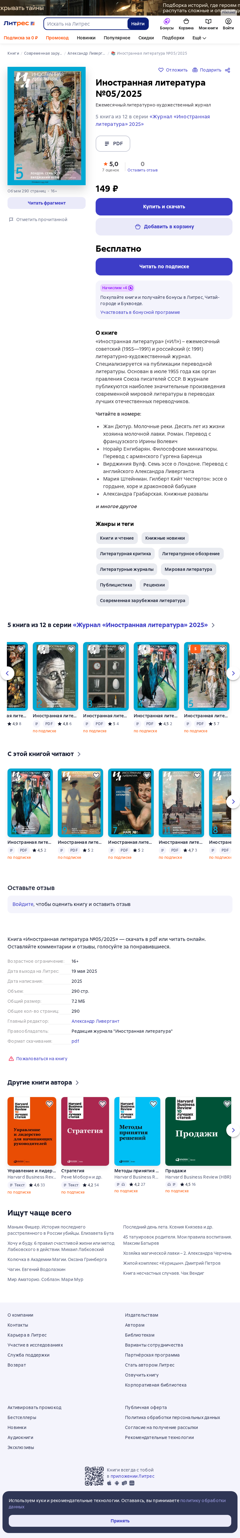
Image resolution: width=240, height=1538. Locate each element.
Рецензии (154, 585)
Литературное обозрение (191, 553)
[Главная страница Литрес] (19, 24)
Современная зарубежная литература (142, 600)
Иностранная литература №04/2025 (156, 716)
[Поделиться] (228, 70)
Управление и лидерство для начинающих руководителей (32, 1171)
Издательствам (141, 1315)
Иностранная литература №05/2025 (206, 716)
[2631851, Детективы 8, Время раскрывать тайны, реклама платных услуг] (120, 8)
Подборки (173, 38)
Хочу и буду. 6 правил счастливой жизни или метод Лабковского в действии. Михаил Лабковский (61, 1246)
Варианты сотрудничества (154, 1345)
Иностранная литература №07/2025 (130, 842)
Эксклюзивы (21, 1447)
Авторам (134, 1325)
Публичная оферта (146, 1407)
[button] (110, 166)
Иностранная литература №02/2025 (55, 716)
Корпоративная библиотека (156, 1385)
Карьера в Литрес (27, 1335)
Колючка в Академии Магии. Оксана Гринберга (57, 1259)
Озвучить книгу (142, 1375)
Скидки (146, 38)
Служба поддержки (28, 1355)
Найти (138, 24)
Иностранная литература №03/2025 (105, 716)
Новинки (86, 38)
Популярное (117, 38)
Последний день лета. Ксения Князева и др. (168, 1227)
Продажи (175, 1171)
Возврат (17, 1365)
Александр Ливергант (95, 1021)
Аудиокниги (20, 1437)
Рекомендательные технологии (159, 1437)
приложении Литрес (132, 1476)
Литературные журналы (126, 569)
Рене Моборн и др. (81, 1177)
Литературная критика (125, 553)
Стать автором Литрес (149, 1365)
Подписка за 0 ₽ (21, 38)
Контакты (18, 1325)
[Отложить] (21, 649)
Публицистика (116, 585)
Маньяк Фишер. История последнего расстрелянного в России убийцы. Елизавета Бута (61, 1230)
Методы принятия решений (137, 1171)
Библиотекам (139, 1335)
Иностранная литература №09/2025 (80, 842)
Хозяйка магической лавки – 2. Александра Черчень (177, 1253)
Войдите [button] (22, 904)
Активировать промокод (34, 1407)
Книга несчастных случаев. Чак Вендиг (163, 1273)
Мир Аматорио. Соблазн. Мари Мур (45, 1279)
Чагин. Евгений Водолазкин (36, 1269)
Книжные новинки (165, 538)
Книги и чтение (117, 538)
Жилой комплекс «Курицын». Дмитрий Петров (172, 1263)
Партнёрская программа (152, 1355)
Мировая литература (188, 569)
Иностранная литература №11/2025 (181, 842)
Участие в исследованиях (35, 1345)
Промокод (57, 38)
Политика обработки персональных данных (172, 1417)
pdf (75, 1041)
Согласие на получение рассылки (161, 1427)
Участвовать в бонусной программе (140, 312)
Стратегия (72, 1171)
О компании (20, 1315)
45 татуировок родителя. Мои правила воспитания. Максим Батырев (177, 1240)
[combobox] (85, 23)
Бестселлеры (22, 1417)
